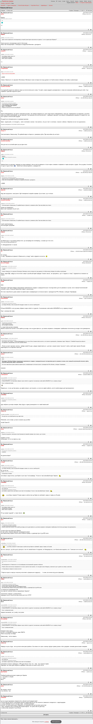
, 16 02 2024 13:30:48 (7, 301)
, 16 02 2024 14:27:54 (7, 398)
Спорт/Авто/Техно (35, 5)
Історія (63, 1)
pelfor (2, 14)
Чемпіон (81, 1)
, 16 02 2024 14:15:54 (7, 154)
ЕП (56, 1)
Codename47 (4, 374)
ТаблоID (72, 1)
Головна (3, 3)
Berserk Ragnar (5, 263)
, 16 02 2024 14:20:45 (7, 235)
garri (2, 215)
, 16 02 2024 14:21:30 (10, 414)
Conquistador (4, 68)
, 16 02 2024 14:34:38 (8, 543)
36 (86, 10)
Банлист (51, 5)
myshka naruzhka (5, 86)
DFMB (2, 281)
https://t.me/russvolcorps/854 (8, 73)
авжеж (2, 354)
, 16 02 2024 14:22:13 (7, 432)
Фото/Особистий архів (23, 5)
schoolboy (3, 394)
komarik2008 (4, 298)
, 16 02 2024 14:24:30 (9, 377)
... (85, 10)
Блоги (59, 1)
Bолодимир (4, 619)
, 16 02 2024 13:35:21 (7, 37)
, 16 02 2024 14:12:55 (7, 71)
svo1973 (3, 51)
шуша (2, 98)
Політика (53, 1)
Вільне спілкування (11, 5)
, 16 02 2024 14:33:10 (7, 485)
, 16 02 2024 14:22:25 (7, 320)
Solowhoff (3, 697)
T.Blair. (2, 579)
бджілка (3, 190)
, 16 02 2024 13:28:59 (7, 101)
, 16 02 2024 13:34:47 (6, 18)
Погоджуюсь (56, 721)
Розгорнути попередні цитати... (9, 103)
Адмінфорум (44, 5)
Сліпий (3, 462)
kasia (2, 429)
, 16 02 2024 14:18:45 (9, 266)
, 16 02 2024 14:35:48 (7, 582)
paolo (2, 686)
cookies (46, 721)
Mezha (85, 1)
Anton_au (3, 411)
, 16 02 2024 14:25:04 (7, 523)
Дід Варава (4, 671)
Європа (76, 1)
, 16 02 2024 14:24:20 (7, 357)
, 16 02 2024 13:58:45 (9, 559)
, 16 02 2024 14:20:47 (8, 203)
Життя (67, 1)
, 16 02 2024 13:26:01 (7, 54)
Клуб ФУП (8, 3)
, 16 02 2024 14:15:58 (7, 175)
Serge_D (3, 130)
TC (1, 251)
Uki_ (2, 502)
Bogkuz (3, 34)
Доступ (89, 1)
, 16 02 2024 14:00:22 (9, 338)
